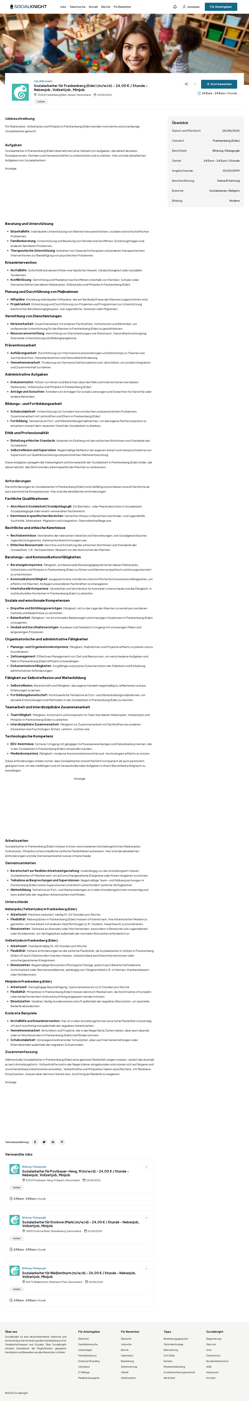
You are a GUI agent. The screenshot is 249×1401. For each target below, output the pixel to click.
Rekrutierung (171, 1349)
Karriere (168, 1361)
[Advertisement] (79, 194)
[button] (175, 7)
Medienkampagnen (89, 1377)
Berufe (105, 6)
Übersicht (83, 1338)
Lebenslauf (127, 1355)
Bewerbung (127, 1361)
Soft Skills (169, 1355)
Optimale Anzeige (173, 1344)
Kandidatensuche (88, 1344)
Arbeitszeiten (128, 1377)
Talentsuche (77, 6)
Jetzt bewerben (221, 84)
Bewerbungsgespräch (176, 1338)
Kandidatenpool (87, 1355)
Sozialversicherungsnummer (179, 1372)
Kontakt (211, 1377)
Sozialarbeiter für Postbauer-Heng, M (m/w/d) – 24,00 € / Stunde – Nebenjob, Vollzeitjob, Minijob (75, 1173)
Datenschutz (213, 1355)
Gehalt (125, 1372)
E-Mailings (84, 1372)
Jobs (63, 6)
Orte (209, 1349)
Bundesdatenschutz (217, 1361)
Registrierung (213, 1338)
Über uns (211, 1344)
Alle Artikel (169, 1377)
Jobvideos (84, 1366)
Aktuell (93, 6)
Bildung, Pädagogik (34, 1166)
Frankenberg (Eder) (226, 140)
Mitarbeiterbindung (174, 1366)
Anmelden (193, 6)
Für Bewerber (122, 6)
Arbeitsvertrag (129, 1366)
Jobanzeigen (85, 1349)
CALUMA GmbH (43, 81)
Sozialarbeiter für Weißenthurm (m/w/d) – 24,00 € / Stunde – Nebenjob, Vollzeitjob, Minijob (79, 1275)
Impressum (212, 1372)
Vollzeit (41, 101)
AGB (209, 1366)
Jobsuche (126, 1344)
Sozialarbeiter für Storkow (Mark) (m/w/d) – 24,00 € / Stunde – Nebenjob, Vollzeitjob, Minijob (81, 1224)
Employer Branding (89, 1361)
